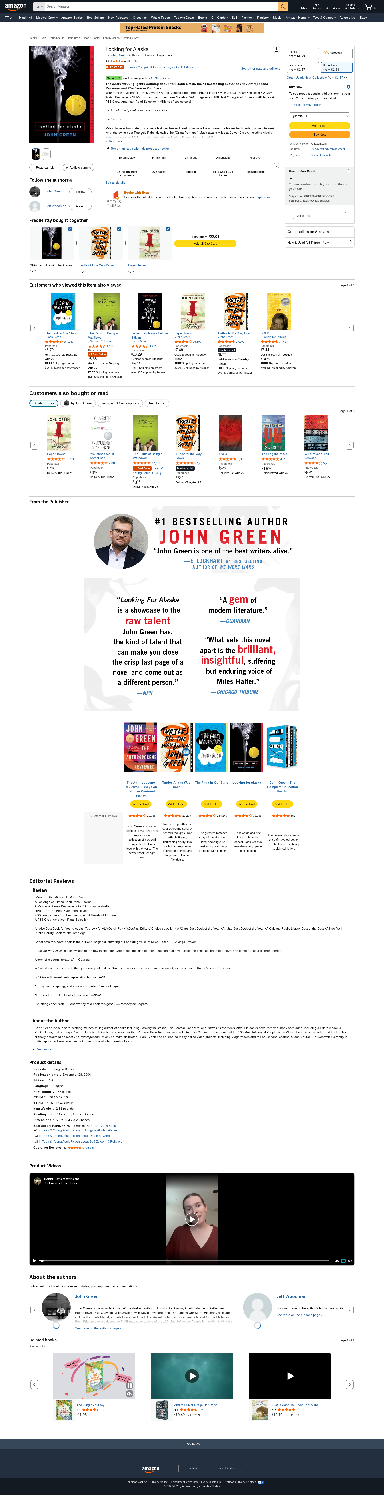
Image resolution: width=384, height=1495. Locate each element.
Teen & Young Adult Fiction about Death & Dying (76, 1135)
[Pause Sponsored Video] (129, 1386)
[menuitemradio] (343, 1261)
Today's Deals (184, 17)
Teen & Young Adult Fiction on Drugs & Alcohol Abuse (79, 1130)
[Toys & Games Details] (335, 17)
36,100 (71, 459)
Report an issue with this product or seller (140, 148)
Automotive (347, 17)
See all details (115, 182)
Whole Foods (160, 17)
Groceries (140, 17)
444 (283, 459)
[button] (9, 17)
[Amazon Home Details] (309, 17)
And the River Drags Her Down (196, 1405)
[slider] (184, 1260)
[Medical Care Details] (57, 17)
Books (202, 17)
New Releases (118, 17)
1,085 (241, 459)
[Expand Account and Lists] (339, 8)
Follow (80, 191)
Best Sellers (95, 17)
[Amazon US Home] (150, 1470)
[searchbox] (161, 6)
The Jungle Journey (90, 1405)
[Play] (33, 1261)
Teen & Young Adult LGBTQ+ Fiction (148, 470)
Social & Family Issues (106, 38)
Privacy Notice (159, 1482)
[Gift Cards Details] (227, 17)
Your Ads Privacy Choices (240, 1482)
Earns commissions (67, 1178)
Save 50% (114, 78)
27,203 (199, 463)
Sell (234, 17)
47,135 (156, 463)
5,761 (327, 463)
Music (277, 17)
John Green (118, 55)
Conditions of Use (136, 1482)
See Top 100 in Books (102, 1125)
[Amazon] (16, 6)
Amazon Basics (72, 17)
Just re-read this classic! (61, 1183)
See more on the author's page (97, 1328)
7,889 (113, 463)
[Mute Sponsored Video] (129, 1394)
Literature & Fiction (78, 38)
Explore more (265, 197)
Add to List (303, 215)
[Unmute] (350, 1261)
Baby (363, 17)
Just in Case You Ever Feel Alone (295, 1405)
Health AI (25, 17)
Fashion (247, 17)
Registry (263, 17)
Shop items (163, 78)
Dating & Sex (131, 38)
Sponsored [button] (35, 1346)
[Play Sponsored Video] (192, 1376)
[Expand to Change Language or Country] (307, 8)
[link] (100, 243)
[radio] (303, 53)
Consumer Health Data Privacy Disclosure (196, 1482)
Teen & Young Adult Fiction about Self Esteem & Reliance (82, 1141)
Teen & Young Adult (52, 38)
